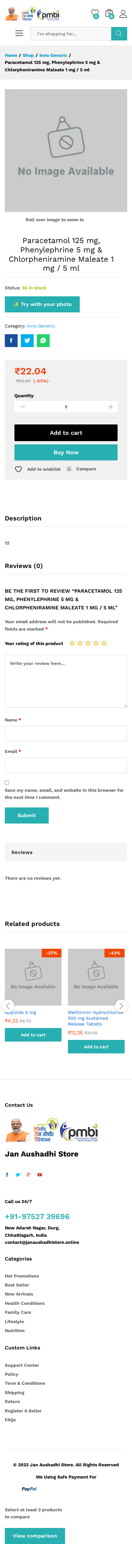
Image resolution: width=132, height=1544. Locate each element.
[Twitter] (17, 1175)
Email (13, 751)
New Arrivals (19, 1293)
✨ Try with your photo (42, 304)
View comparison (35, 1536)
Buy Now (66, 452)
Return (12, 1401)
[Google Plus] (28, 1175)
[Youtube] (39, 1175)
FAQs (10, 1419)
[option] (33, 1000)
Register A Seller (23, 1410)
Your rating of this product (34, 643)
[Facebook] (7, 1175)
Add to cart (66, 432)
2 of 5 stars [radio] (80, 643)
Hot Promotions (22, 1275)
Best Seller (17, 1284)
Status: (13, 287)
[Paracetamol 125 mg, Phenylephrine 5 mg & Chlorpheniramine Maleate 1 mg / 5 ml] (11, 340)
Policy (11, 1374)
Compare (86, 468)
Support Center (22, 1365)
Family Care (18, 1312)
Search (119, 33)
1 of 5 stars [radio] (72, 643)
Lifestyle (14, 1321)
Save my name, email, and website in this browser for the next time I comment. (64, 794)
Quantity (24, 395)
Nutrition (15, 1330)
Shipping (14, 1392)
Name (13, 719)
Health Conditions (25, 1303)
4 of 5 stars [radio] (96, 643)
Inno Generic (41, 325)
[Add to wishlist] (39, 1001)
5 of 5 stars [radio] (104, 643)
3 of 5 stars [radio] (88, 643)
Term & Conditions (25, 1383)
